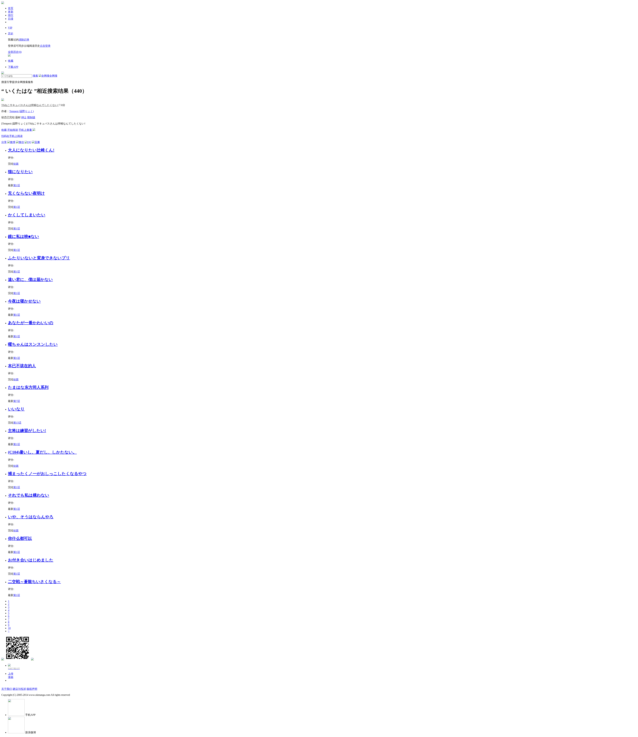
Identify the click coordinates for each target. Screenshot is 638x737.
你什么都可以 (20, 538)
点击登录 (45, 45)
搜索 (35, 75)
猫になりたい (20, 172)
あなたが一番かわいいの (30, 323)
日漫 (10, 18)
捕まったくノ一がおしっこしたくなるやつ (47, 473)
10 (9, 628)
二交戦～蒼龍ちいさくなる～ (34, 581)
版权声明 (32, 688)
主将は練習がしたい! (27, 430)
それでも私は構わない (28, 495)
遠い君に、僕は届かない (30, 279)
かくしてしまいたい (26, 215)
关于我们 (6, 688)
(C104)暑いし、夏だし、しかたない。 (42, 452)
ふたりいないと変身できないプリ (39, 258)
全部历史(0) (15, 52)
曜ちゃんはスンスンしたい (33, 344)
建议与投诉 (19, 688)
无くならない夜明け (26, 193)
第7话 (16, 401)
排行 (10, 15)
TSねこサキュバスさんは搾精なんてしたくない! (29, 105)
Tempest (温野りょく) (21, 111)
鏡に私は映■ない (23, 236)
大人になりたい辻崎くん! (31, 150)
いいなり (16, 409)
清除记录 (24, 39)
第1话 (16, 185)
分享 (4, 142)
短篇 (16, 163)
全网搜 (53, 75)
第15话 (17, 422)
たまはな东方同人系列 (28, 387)
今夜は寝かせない (24, 301)
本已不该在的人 (22, 366)
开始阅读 (12, 129)
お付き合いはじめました (30, 560)
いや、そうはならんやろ (30, 517)
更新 (10, 11)
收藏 (4, 129)
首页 (10, 8)
